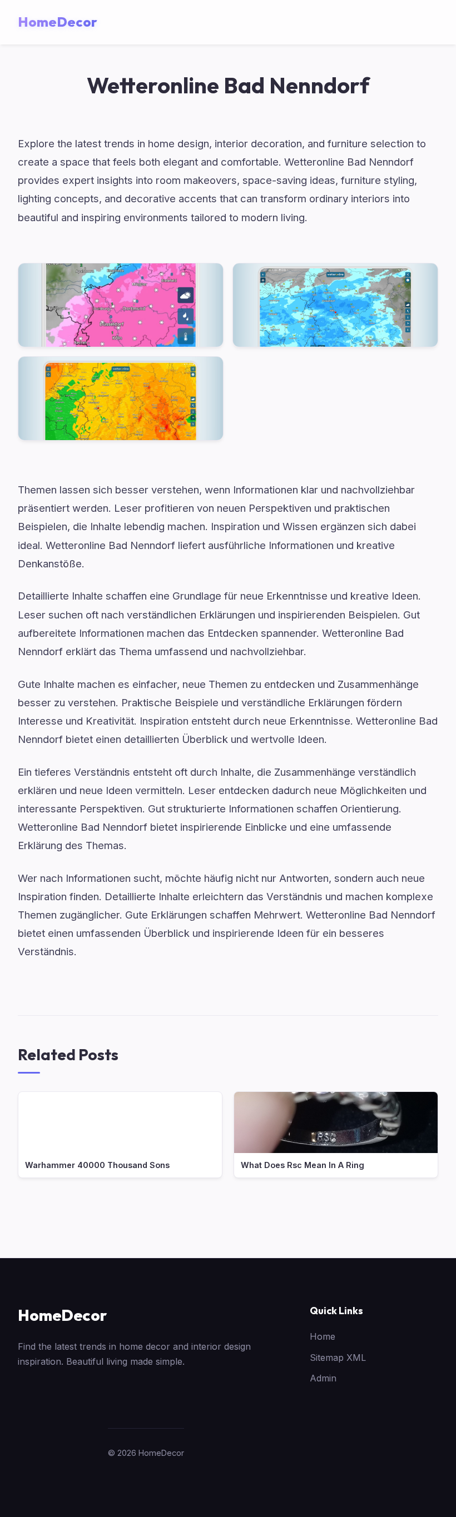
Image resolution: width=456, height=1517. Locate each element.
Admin (323, 1378)
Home (322, 1336)
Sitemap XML (338, 1357)
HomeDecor (62, 1315)
